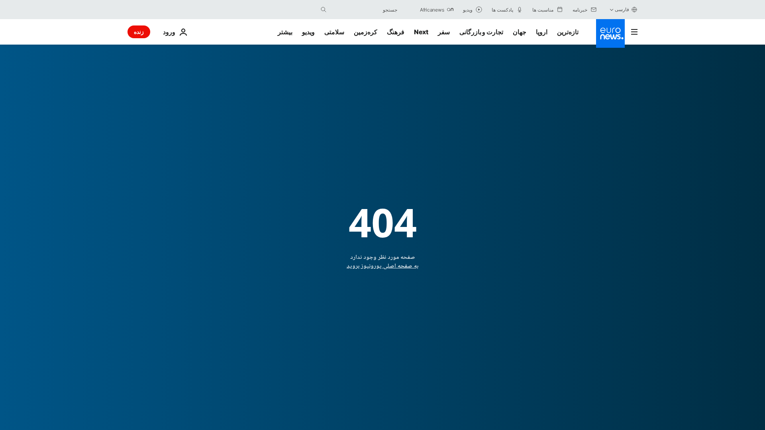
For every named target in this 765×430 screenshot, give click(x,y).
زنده (139, 31)
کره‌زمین (365, 32)
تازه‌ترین (568, 32)
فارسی (622, 9)
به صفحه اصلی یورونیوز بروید (382, 266)
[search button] (323, 9)
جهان (519, 32)
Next (421, 32)
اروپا (541, 32)
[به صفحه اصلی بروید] (610, 33)
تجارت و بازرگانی (481, 32)
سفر (444, 32)
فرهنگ (395, 32)
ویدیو (308, 32)
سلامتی (334, 32)
